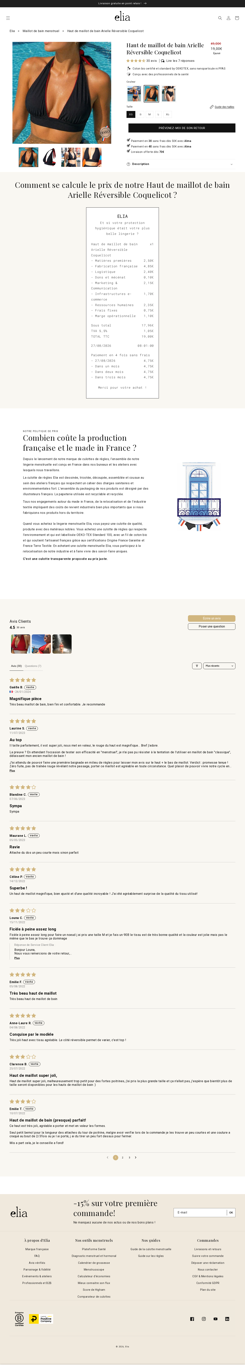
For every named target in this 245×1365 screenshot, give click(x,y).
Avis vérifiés (37, 1262)
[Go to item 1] (20, 644)
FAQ (37, 1255)
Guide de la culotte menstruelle (151, 1249)
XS (132, 115)
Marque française (37, 1249)
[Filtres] (197, 666)
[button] (8, 18)
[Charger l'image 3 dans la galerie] (70, 157)
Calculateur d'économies (94, 1276)
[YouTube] (215, 1319)
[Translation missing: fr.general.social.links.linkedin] (227, 1319)
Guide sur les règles (151, 1255)
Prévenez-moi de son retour (182, 128)
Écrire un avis (212, 618)
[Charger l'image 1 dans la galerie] (28, 157)
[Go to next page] (137, 1157)
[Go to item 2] (41, 644)
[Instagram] (203, 1319)
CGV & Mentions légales (207, 1276)
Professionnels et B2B (37, 1283)
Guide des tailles (224, 106)
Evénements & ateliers (37, 1276)
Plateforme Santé (94, 1249)
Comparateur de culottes (94, 1296)
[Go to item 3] (62, 644)
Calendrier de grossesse (94, 1262)
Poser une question (212, 626)
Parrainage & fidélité (37, 1269)
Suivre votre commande (208, 1255)
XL (169, 115)
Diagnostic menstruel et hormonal (94, 1255)
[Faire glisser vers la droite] (107, 158)
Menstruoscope (94, 1269)
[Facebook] (192, 1319)
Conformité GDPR (208, 1283)
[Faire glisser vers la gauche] (14, 158)
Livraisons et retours (207, 1249)
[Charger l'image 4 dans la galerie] (91, 157)
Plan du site (208, 1289)
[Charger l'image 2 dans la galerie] (49, 157)
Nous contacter (208, 1269)
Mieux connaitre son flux (94, 1283)
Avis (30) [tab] (16, 665)
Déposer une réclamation (208, 1262)
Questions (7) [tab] (33, 665)
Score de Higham (94, 1289)
